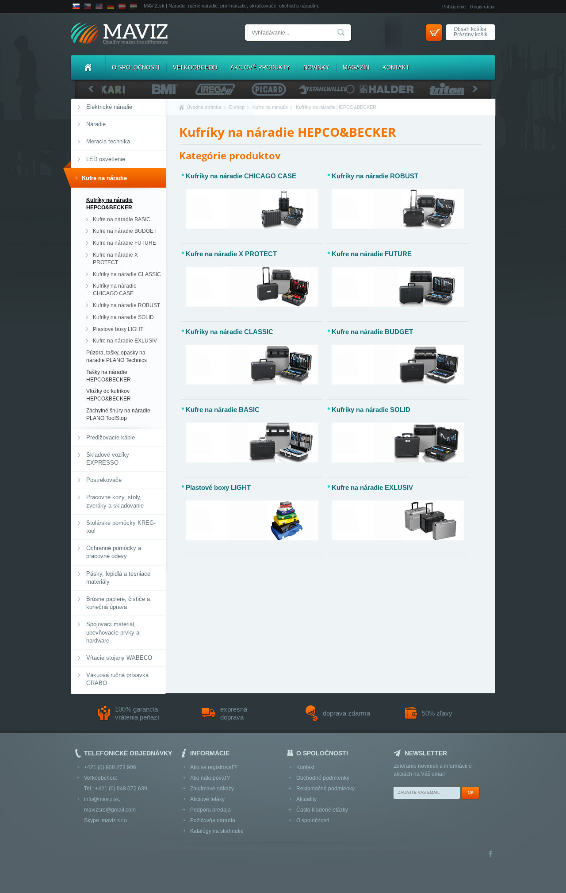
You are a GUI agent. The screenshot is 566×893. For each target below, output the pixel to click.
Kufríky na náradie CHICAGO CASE (115, 289)
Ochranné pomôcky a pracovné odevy (113, 552)
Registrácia (482, 6)
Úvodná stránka (204, 107)
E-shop (237, 107)
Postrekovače (104, 480)
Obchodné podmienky (322, 778)
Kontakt (395, 67)
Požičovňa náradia (212, 820)
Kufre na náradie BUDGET (125, 231)
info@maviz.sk (101, 799)
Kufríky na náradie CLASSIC (127, 274)
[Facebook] (490, 855)
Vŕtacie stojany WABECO (119, 657)
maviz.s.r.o (114, 820)
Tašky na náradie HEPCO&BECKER (108, 376)
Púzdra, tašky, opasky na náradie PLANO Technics (116, 356)
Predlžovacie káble (110, 437)
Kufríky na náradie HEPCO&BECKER (109, 204)
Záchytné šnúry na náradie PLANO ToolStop (118, 414)
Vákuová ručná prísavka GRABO (117, 679)
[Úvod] (88, 67)
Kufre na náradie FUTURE (124, 243)
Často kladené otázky (322, 810)
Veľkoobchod (195, 67)
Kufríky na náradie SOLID (123, 317)
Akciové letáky (207, 799)
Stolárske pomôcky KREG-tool (121, 527)
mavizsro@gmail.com (110, 810)
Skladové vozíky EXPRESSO (107, 458)
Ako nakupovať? (210, 778)
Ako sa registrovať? (213, 767)
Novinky (316, 67)
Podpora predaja (210, 810)
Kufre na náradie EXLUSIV (125, 341)
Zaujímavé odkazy (212, 788)
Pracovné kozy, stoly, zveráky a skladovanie (115, 501)
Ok (471, 792)
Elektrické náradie (109, 107)
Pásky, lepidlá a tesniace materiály (118, 577)
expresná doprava (233, 713)
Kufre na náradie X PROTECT (115, 259)
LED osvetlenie (105, 159)
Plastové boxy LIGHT (118, 329)
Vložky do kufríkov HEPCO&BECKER (108, 395)
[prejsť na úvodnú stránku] (119, 34)
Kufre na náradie (104, 178)
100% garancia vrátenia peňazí (137, 713)
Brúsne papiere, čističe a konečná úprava (118, 603)
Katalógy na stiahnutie (217, 831)
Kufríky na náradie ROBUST (126, 305)
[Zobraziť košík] (434, 32)
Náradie (96, 124)
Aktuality (306, 799)
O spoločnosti (136, 67)
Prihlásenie (454, 6)
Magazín (356, 67)
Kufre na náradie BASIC (121, 219)
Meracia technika (108, 141)
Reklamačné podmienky (325, 788)
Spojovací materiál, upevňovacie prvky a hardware (112, 632)
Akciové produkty (260, 67)
